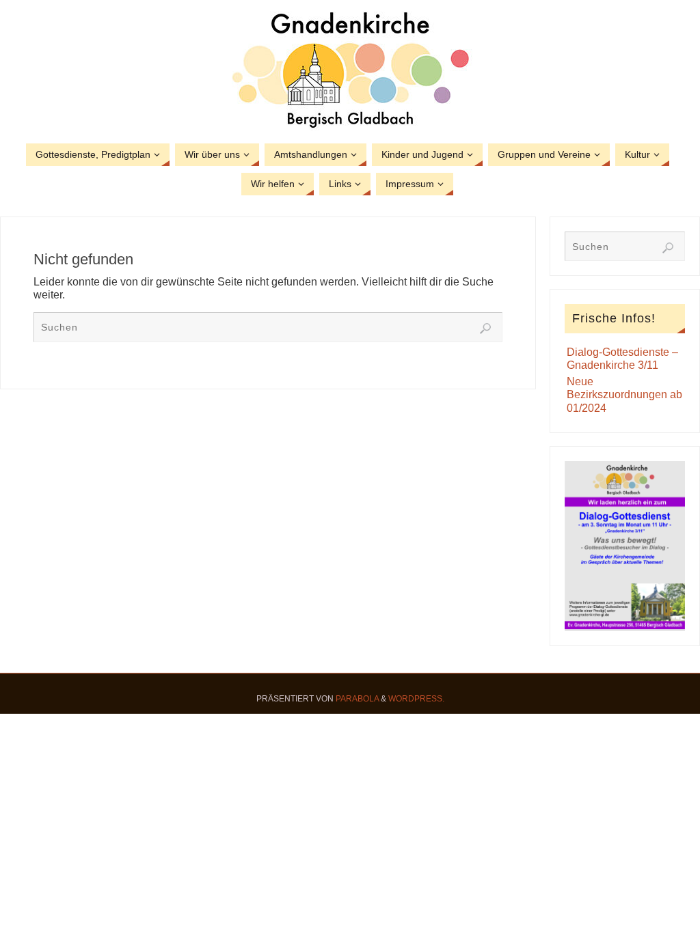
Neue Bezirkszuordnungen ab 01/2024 (624, 394)
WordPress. (416, 699)
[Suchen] (485, 328)
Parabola (357, 699)
